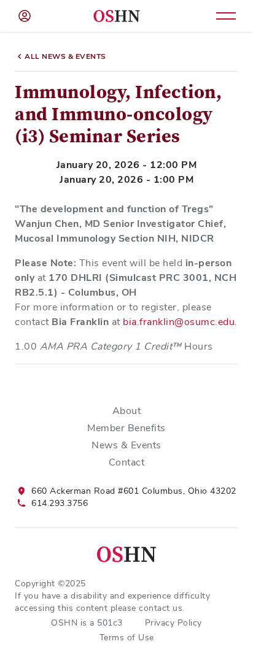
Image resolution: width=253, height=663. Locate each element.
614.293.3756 (59, 502)
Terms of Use (126, 637)
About (126, 410)
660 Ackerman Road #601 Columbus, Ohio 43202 (133, 490)
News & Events (126, 445)
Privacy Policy (173, 622)
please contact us (147, 607)
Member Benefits (126, 427)
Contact (127, 462)
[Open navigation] (226, 16)
